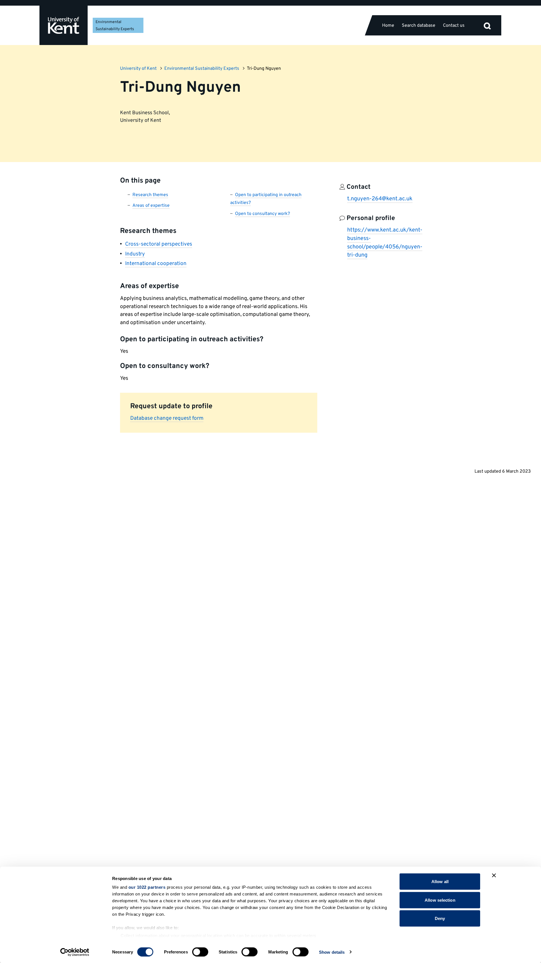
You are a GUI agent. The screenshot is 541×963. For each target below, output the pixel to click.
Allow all (440, 881)
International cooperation (156, 263)
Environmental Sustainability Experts (201, 68)
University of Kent (138, 68)
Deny (440, 918)
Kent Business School (144, 113)
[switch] (200, 951)
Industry (135, 254)
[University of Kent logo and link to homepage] (63, 25)
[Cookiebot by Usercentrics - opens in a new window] (74, 952)
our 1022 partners (147, 887)
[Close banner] (494, 875)
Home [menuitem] (388, 25)
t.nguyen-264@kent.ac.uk (380, 199)
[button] (487, 25)
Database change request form (166, 418)
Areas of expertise (151, 205)
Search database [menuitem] (418, 25)
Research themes (150, 195)
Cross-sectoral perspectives (158, 244)
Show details (332, 951)
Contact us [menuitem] (454, 25)
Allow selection (440, 899)
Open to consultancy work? (262, 214)
